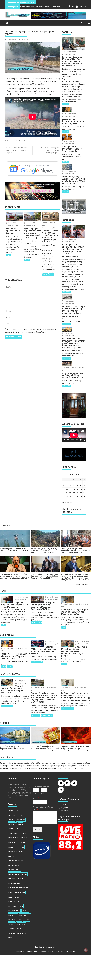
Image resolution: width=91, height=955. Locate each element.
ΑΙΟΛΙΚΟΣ (11, 820)
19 (70, 493)
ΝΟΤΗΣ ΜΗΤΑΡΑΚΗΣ (15, 883)
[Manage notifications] (86, 950)
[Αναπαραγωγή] (64, 440)
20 (74, 493)
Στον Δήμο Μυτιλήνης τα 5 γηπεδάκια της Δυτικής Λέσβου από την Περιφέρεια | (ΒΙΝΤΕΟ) (75, 550)
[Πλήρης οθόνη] (84, 440)
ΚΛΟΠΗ (10, 847)
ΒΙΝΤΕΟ (9, 141)
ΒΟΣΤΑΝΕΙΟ (12, 824)
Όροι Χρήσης (63, 807)
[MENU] (88, 22)
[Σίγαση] (80, 440)
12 (70, 489)
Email (36, 798)
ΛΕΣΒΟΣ (14, 141)
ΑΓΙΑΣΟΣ (20, 815)
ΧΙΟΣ (10, 938)
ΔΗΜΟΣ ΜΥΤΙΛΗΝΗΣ (15, 829)
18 (67, 493)
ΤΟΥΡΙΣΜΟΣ (21, 924)
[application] (74, 435)
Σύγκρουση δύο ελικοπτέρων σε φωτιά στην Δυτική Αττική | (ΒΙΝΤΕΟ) (15, 550)
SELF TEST (11, 815)
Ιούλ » (69, 502)
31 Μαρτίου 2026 (22, 597)
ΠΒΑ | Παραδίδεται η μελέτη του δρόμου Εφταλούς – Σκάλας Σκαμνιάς (19, 150)
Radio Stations (63, 805)
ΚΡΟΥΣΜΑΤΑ (12, 852)
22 (81, 493)
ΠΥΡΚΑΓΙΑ (11, 920)
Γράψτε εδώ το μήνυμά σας (43, 808)
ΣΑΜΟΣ (19, 920)
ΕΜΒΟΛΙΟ (24, 838)
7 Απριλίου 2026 (30, 223)
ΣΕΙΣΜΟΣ (27, 920)
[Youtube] (61, 790)
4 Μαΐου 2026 (11, 223)
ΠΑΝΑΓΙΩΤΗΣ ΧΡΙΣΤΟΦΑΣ (16, 892)
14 (77, 489)
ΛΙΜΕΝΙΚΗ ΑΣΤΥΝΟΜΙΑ (15, 861)
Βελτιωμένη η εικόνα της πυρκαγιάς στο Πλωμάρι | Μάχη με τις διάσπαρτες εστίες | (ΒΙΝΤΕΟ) (45, 550)
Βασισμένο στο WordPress (26, 951)
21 (77, 493)
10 (63, 489)
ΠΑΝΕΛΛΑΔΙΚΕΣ (13, 897)
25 (67, 496)
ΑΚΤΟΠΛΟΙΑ (21, 820)
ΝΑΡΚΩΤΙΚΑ (21, 879)
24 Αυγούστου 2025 (69, 688)
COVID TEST (19, 811)
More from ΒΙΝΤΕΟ (83, 584)
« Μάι (64, 502)
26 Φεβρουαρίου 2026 (9, 648)
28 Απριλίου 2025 (83, 641)
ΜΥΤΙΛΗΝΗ (24, 141)
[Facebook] (61, 783)
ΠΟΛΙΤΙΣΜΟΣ (66, 292)
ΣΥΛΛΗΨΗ (11, 924)
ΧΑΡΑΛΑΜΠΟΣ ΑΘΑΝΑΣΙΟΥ (17, 933)
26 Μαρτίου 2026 (52, 597)
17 (63, 493)
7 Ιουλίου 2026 (69, 367)
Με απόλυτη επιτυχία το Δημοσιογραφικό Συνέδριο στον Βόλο (12, 748)
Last (42, 794)
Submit (37, 829)
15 (81, 489)
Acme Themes (69, 951)
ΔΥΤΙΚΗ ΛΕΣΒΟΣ (13, 833)
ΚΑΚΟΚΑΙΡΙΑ (12, 842)
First (34, 794)
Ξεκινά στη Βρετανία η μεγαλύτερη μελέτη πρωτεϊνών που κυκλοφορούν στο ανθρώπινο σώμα (75, 748)
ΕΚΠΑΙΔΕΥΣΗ (25, 833)
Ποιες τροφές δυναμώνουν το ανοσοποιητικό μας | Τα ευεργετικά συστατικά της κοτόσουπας (45, 748)
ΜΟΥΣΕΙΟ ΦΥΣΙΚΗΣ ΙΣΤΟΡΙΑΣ (17, 874)
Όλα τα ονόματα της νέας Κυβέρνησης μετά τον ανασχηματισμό (50, 150)
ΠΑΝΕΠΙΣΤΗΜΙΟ (13, 902)
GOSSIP (3, 666)
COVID (10, 811)
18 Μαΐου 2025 (51, 641)
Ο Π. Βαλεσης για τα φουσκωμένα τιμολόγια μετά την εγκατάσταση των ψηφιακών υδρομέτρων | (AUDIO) (14, 576)
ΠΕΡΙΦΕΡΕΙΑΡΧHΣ (14, 911)
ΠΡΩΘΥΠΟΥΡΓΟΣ (25, 915)
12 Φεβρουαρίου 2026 (70, 604)
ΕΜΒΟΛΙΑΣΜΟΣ (13, 838)
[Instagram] (68, 783)
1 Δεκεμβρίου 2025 (22, 681)
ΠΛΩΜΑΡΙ (25, 911)
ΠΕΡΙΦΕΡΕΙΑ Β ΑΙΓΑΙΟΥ (15, 906)
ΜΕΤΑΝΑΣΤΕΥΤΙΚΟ (14, 870)
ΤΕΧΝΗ (3, 625)
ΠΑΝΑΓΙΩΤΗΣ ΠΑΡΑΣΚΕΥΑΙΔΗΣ (18, 888)
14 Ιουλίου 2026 (69, 333)
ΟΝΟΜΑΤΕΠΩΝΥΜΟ (42, 786)
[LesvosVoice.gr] (7, 22)
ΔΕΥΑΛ (20, 824)
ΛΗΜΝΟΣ (11, 856)
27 (74, 496)
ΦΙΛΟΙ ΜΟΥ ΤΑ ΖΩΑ (7, 706)
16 (84, 489)
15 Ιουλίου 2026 (69, 301)
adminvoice (24, 40)
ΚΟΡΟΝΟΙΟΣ (20, 847)
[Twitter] (74, 783)
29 (81, 496)
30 (84, 496)
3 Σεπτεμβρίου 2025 (39, 688)
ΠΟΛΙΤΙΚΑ (66, 104)
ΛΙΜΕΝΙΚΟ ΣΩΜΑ (13, 865)
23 (84, 493)
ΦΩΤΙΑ (19, 929)
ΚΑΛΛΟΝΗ (22, 842)
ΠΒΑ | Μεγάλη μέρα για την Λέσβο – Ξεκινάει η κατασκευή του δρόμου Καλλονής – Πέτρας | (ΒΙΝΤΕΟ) (45, 576)
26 (70, 496)
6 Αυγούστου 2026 (70, 51)
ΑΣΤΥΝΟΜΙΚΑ (35, 715)
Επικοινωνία (63, 810)
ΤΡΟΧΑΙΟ (11, 929)
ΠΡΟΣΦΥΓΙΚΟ (12, 915)
